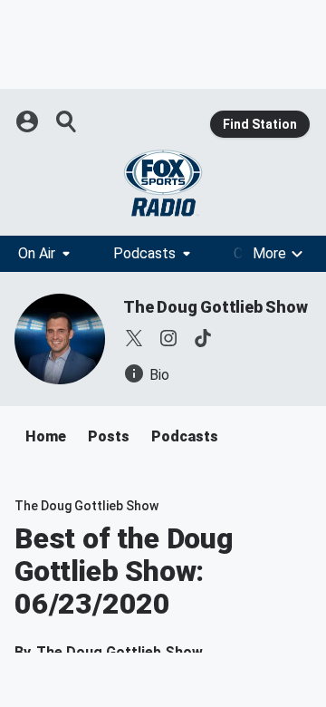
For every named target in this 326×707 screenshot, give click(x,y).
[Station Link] (163, 183)
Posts (108, 436)
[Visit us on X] (134, 338)
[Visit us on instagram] (168, 338)
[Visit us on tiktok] (203, 338)
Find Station (260, 124)
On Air (36, 253)
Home (45, 436)
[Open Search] (67, 121)
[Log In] (29, 121)
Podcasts (144, 253)
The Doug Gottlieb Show (215, 306)
